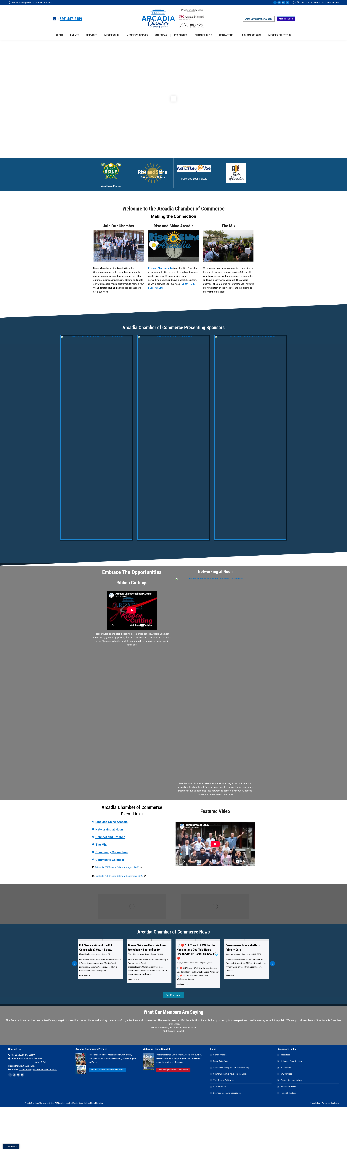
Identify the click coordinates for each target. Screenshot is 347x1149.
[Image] (132, 906)
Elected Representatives (291, 1080)
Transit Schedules (288, 1093)
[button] (74, 963)
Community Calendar (109, 860)
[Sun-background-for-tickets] (152, 173)
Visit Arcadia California (223, 1080)
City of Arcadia (219, 1055)
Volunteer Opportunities (291, 1061)
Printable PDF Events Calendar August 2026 (118, 867)
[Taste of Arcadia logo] (236, 173)
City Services (286, 1074)
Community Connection (111, 852)
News (98, 954)
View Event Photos (111, 186)
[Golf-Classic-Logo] (111, 171)
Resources (285, 1055)
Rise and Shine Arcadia (174, 226)
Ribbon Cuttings (131, 583)
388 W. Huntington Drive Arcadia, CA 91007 (32, 2)
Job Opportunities (288, 1086)
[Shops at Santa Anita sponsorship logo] (96, 437)
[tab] (167, 1037)
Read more (83, 976)
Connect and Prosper (110, 837)
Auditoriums (286, 1067)
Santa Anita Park (220, 1061)
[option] (173, 1026)
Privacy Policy (315, 1103)
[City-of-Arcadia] (173, 437)
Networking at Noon (109, 829)
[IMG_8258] (119, 246)
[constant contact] (215, 679)
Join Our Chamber (118, 226)
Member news (89, 954)
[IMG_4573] (228, 246)
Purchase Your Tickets (194, 178)
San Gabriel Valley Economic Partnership (231, 1067)
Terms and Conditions (330, 1103)
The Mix (228, 226)
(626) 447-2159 (70, 19)
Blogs (81, 954)
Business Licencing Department (227, 1093)
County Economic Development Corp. (230, 1074)
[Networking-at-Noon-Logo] (194, 168)
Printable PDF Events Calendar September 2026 (120, 876)
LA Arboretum (219, 1086)
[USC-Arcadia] (250, 437)
